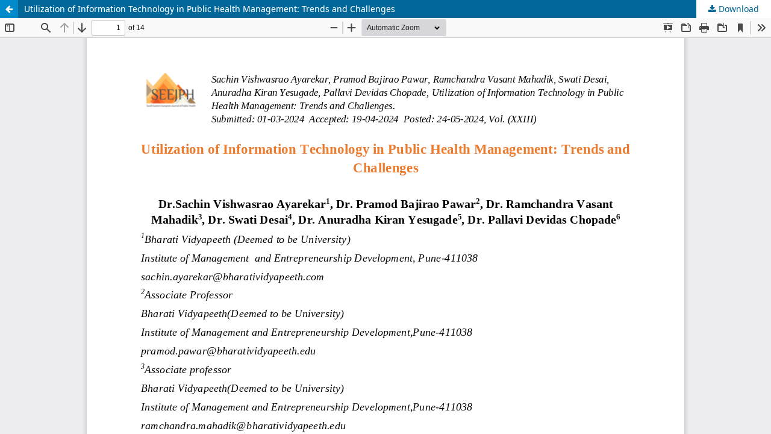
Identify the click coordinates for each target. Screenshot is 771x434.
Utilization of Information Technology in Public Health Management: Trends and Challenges (209, 8)
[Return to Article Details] (9, 9)
